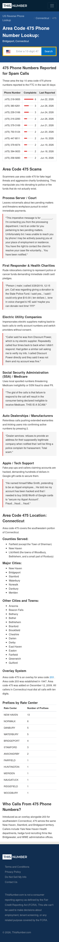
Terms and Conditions (17, 867)
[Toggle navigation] (52, 6)
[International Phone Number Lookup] (15, 5)
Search (49, 51)
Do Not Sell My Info (15, 877)
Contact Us (11, 882)
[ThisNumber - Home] (15, 858)
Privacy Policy (13, 872)
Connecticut (42, 18)
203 (52, 677)
